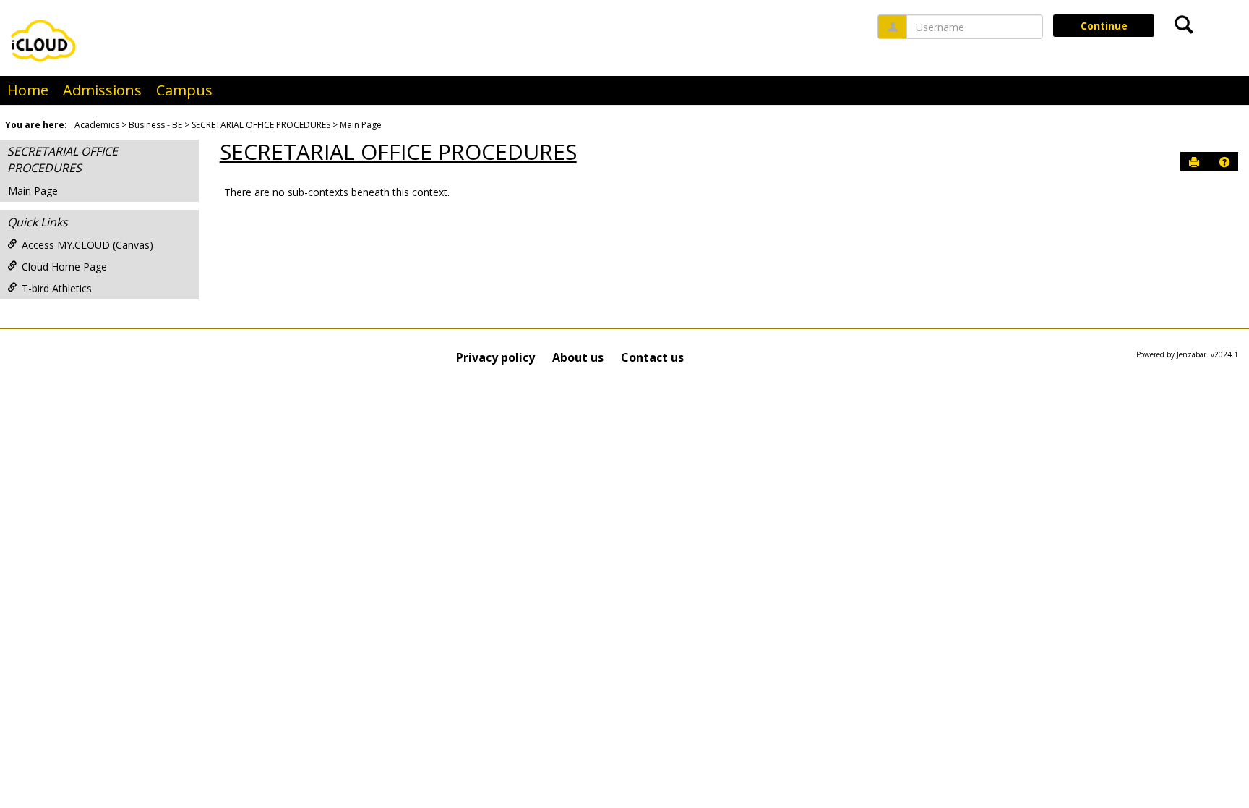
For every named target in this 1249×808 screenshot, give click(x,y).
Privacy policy (495, 357)
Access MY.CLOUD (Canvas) (87, 245)
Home (27, 90)
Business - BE (155, 125)
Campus (184, 90)
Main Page (361, 125)
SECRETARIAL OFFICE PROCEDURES (261, 125)
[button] (1224, 162)
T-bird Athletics (57, 288)
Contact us (652, 357)
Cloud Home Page (64, 266)
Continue (1104, 26)
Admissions (102, 90)
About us (578, 357)
